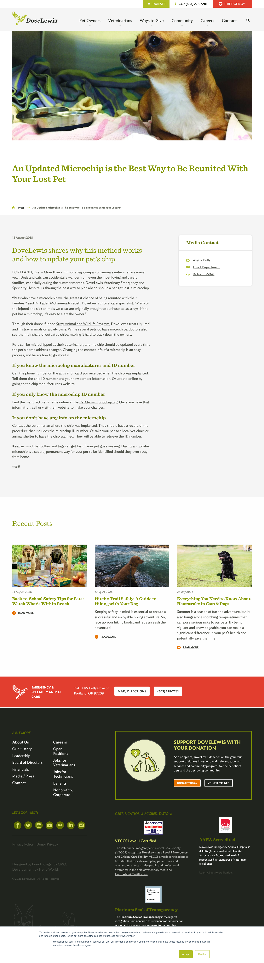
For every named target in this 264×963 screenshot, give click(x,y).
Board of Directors (27, 762)
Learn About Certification (131, 874)
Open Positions (60, 751)
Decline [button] (202, 954)
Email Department (206, 267)
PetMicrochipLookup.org (98, 402)
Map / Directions (132, 691)
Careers (207, 20)
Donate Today (187, 783)
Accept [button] (185, 954)
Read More (26, 612)
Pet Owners (89, 20)
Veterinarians (120, 20)
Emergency (234, 4)
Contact (229, 20)
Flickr (60, 825)
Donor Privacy (47, 844)
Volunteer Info (218, 783)
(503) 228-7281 (168, 691)
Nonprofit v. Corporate (63, 792)
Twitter (28, 825)
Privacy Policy (23, 844)
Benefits (59, 783)
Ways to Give (152, 20)
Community (182, 20)
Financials (20, 769)
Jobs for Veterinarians (64, 762)
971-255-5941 (203, 274)
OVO (62, 864)
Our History (22, 749)
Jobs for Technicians (63, 774)
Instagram (39, 825)
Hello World (48, 869)
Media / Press (23, 776)
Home (13, 207)
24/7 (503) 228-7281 (193, 4)
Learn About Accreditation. (215, 872)
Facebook (17, 825)
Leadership (21, 755)
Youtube (49, 825)
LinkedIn (71, 825)
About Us (20, 742)
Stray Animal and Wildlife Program (82, 324)
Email (81, 825)
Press (21, 207)
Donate (159, 4)
